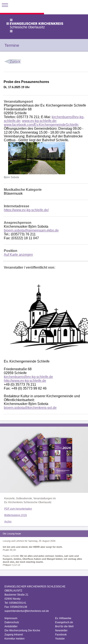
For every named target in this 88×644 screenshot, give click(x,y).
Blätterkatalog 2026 (15, 515)
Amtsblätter (11, 626)
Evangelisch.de (64, 622)
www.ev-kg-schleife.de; (39, 121)
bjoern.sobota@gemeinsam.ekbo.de (31, 230)
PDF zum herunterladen (18, 508)
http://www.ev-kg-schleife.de (25, 380)
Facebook (61, 634)
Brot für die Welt (64, 626)
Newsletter (61, 630)
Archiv (8, 521)
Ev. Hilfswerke (63, 618)
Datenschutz (11, 622)
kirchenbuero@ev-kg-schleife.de (28, 377)
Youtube (60, 638)
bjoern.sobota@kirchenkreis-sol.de (30, 407)
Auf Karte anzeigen (18, 254)
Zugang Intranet (13, 634)
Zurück (15, 61)
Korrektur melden (14, 638)
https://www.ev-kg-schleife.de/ (26, 210)
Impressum (10, 618)
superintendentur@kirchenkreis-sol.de (26, 610)
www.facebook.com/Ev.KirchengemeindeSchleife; (41, 124)
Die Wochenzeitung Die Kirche (22, 630)
